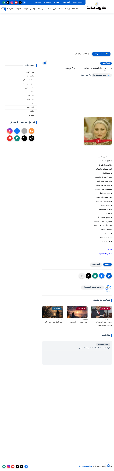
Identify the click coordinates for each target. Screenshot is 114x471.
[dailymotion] (24, 131)
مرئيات (32, 111)
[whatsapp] (3, 2)
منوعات (56, 2)
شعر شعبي (46, 9)
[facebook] (24, 2)
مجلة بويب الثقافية (99, 75)
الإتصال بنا (38, 2)
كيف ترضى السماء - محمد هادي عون (103, 323)
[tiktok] (7, 2)
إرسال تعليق (103, 344)
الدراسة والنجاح (7, 9)
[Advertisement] (57, 33)
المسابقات (47, 2)
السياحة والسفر (78, 2)
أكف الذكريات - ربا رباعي (53, 322)
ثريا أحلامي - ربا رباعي (82, 54)
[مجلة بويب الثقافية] (96, 6)
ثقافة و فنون (30, 96)
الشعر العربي (58, 9)
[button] (102, 276)
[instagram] (11, 2)
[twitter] (20, 2)
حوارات (25, 9)
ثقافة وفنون (35, 9)
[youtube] (16, 2)
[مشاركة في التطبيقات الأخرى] (81, 276)
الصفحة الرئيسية (71, 9)
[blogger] (31, 131)
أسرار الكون (66, 2)
